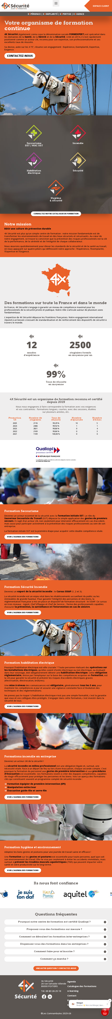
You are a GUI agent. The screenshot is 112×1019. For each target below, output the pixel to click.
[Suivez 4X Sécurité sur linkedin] (50, 996)
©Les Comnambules (51, 1013)
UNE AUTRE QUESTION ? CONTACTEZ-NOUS (56, 968)
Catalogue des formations (81, 986)
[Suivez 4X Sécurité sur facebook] (44, 996)
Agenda (71, 981)
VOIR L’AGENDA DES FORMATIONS (22, 536)
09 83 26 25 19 (53, 991)
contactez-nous (20, 56)
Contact (71, 995)
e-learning (72, 990)
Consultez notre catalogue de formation (56, 213)
